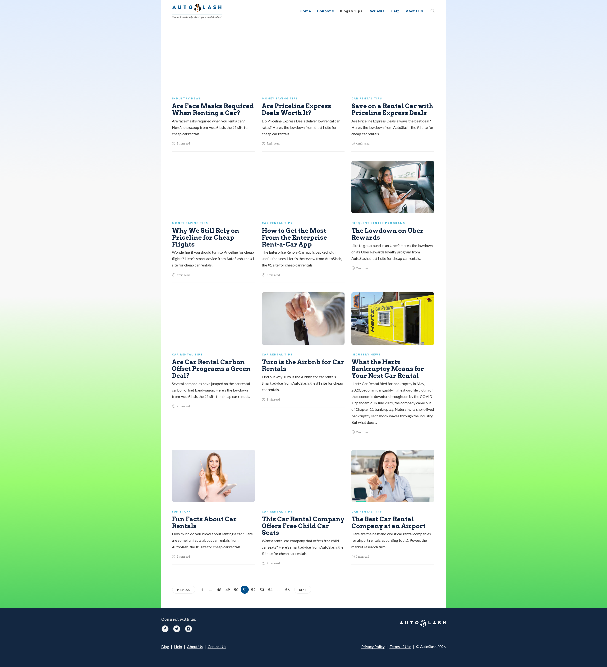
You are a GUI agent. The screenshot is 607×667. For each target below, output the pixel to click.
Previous (183, 589)
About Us (414, 11)
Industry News (186, 98)
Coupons (325, 11)
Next (302, 589)
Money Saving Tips (280, 98)
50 (236, 589)
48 (219, 589)
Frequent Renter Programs (378, 222)
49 (227, 589)
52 (253, 589)
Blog (165, 646)
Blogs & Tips (351, 11)
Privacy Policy (373, 646)
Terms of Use (400, 646)
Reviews (376, 11)
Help (395, 11)
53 (262, 589)
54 (270, 589)
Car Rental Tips (366, 98)
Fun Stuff (181, 511)
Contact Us (217, 646)
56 (287, 589)
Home (305, 11)
